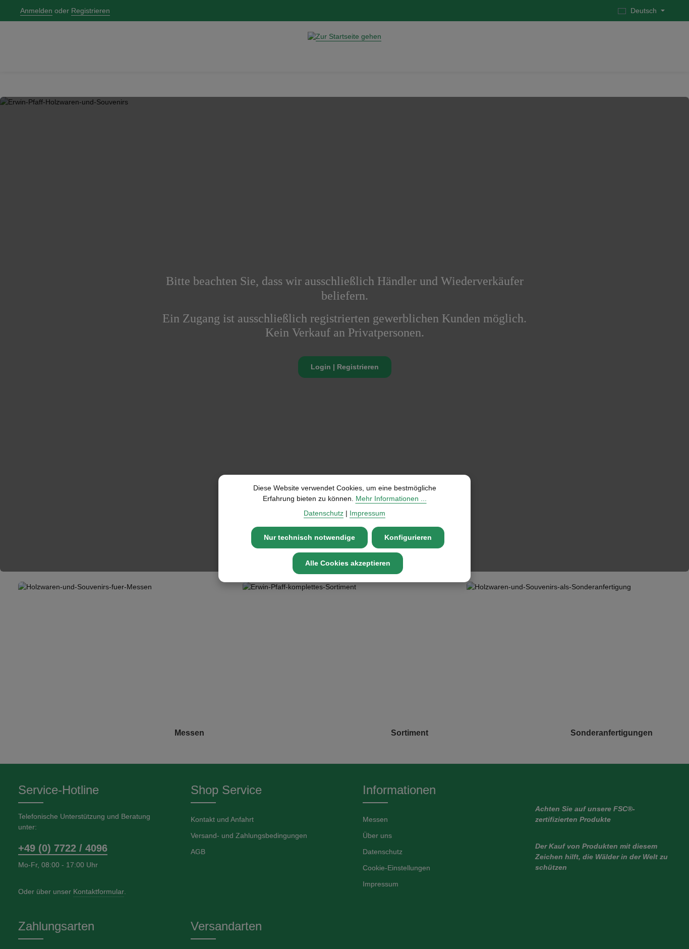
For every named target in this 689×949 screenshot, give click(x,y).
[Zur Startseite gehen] (344, 46)
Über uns (377, 835)
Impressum (380, 884)
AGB (198, 852)
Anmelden (36, 11)
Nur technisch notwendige (309, 537)
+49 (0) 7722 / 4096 (62, 848)
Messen (375, 819)
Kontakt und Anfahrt (222, 819)
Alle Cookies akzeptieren (347, 563)
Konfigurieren (408, 537)
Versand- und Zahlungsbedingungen (249, 835)
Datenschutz (383, 852)
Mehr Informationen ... (391, 498)
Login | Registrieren (345, 367)
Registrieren (90, 11)
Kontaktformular (98, 891)
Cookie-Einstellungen (396, 868)
